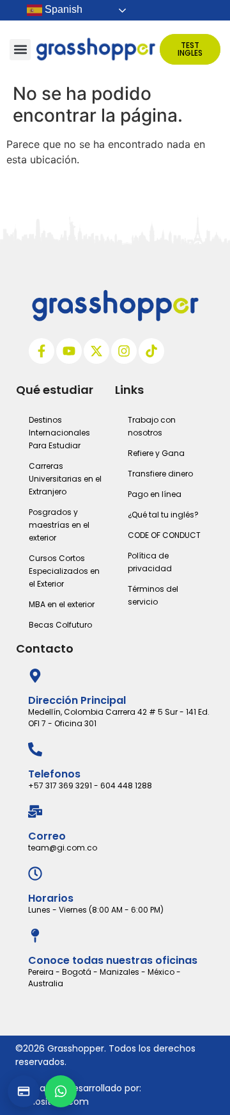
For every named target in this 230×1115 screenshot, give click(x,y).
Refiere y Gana (156, 453)
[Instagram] (124, 351)
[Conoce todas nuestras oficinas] (35, 936)
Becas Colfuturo (60, 624)
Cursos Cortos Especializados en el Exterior (64, 571)
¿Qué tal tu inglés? (163, 514)
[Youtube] (69, 351)
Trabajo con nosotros (152, 426)
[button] (20, 49)
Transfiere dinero (160, 473)
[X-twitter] (96, 351)
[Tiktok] (151, 351)
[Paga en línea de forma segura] (24, 1091)
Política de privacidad (150, 562)
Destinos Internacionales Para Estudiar (59, 432)
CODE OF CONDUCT (164, 535)
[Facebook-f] (41, 351)
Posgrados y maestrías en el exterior (59, 525)
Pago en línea (154, 494)
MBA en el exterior (62, 604)
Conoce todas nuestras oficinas (112, 960)
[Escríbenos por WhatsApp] (61, 1091)
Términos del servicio (153, 595)
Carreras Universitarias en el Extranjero (65, 478)
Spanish (62, 9)
